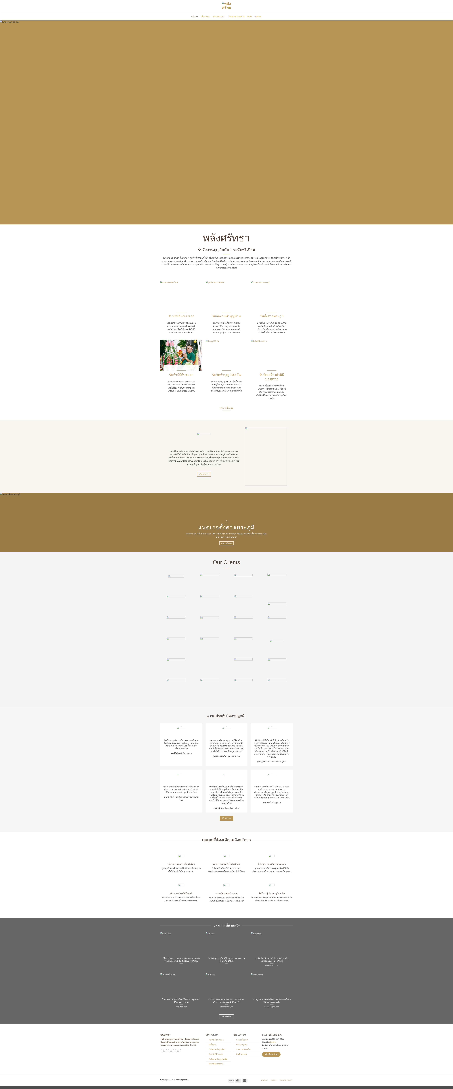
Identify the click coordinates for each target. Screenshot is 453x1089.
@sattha (272, 1042)
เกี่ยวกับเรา (205, 17)
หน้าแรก (194, 17)
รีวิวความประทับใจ (236, 17)
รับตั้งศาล (212, 1045)
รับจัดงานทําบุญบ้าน (226, 316)
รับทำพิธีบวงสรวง (216, 1064)
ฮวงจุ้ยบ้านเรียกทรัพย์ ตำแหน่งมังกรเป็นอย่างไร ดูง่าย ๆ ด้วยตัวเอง (272, 959)
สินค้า (249, 17)
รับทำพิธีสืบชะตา (181, 375)
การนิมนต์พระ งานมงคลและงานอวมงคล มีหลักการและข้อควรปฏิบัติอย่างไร (226, 1000)
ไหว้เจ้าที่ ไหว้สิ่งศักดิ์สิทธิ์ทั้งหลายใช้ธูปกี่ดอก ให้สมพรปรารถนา (181, 1000)
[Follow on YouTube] (179, 1050)
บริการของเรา (218, 17)
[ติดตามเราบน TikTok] (169, 1050)
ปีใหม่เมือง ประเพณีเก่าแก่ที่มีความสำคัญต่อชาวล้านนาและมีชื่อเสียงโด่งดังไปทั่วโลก (181, 959)
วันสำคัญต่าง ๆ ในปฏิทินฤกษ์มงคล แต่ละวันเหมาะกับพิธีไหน (226, 959)
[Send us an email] (172, 1050)
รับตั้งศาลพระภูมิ (271, 316)
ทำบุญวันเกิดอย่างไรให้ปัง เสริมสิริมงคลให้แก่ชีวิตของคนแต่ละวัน (272, 1000)
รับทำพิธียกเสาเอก (181, 316)
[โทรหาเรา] (176, 1050)
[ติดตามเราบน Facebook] (162, 1050)
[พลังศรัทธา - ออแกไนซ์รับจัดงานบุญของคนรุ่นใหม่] (226, 6)
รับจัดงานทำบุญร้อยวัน (218, 1059)
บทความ (258, 17)
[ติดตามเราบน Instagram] (165, 1050)
